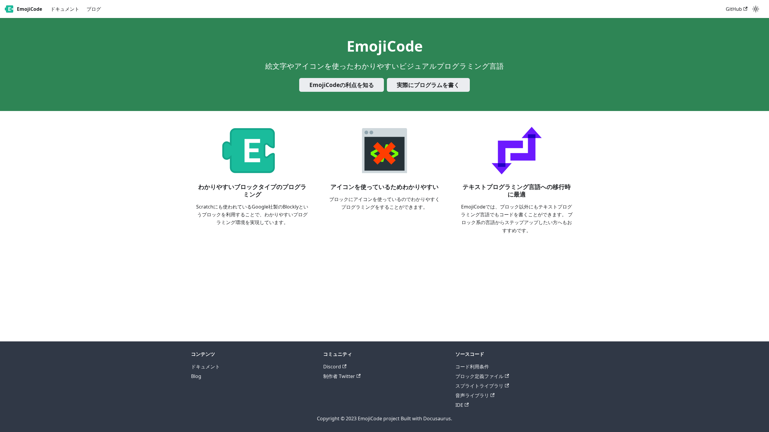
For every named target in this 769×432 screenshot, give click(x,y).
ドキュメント (64, 9)
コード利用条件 (472, 366)
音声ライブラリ (472, 395)
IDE (459, 405)
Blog (196, 376)
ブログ (94, 9)
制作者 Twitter (339, 376)
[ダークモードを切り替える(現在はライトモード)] (756, 9)
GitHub (734, 9)
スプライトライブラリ (479, 385)
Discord (332, 366)
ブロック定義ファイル (479, 376)
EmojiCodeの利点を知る (341, 85)
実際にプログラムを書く (428, 85)
